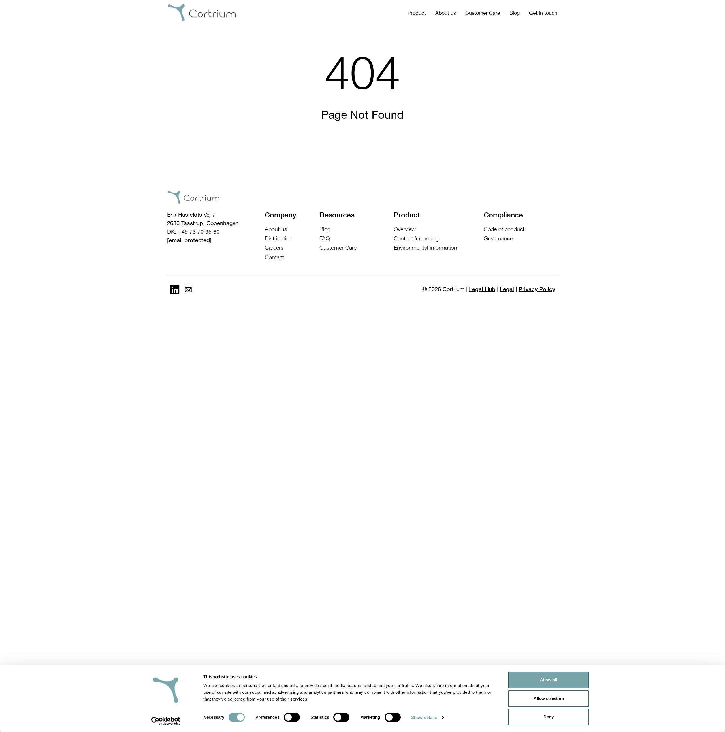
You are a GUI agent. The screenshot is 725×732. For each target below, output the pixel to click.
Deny (548, 716)
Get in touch (543, 13)
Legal (507, 289)
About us (445, 13)
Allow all (548, 679)
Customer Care (482, 13)
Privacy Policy (537, 289)
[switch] (292, 717)
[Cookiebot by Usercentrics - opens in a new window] (166, 721)
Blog (514, 13)
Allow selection (549, 698)
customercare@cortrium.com (204, 240)
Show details (424, 717)
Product (417, 13)
